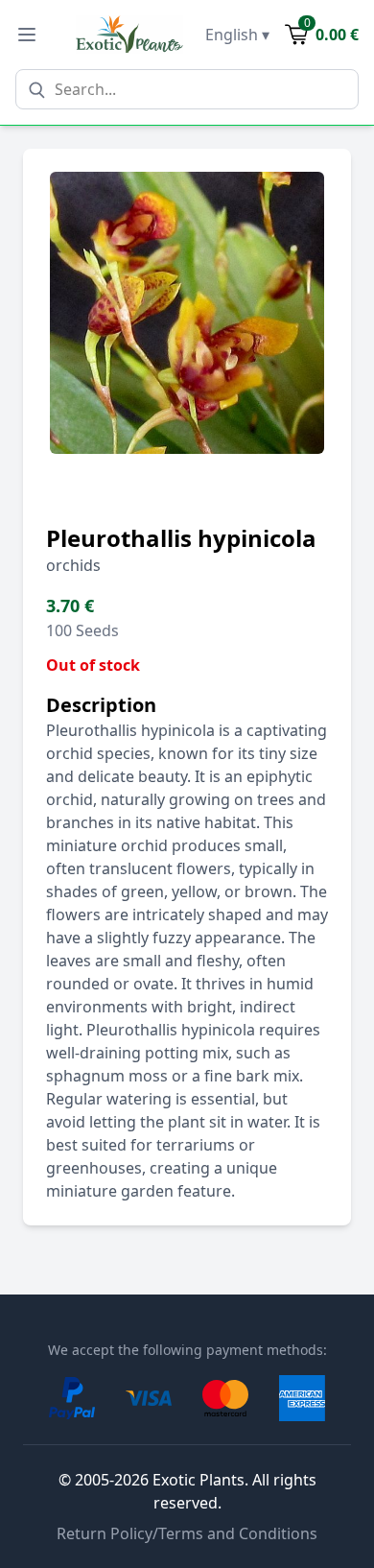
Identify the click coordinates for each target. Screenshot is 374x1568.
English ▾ (237, 34)
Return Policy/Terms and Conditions (187, 1533)
